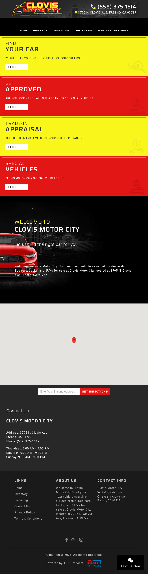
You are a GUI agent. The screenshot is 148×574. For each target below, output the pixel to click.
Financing (61, 30)
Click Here (16, 67)
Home (24, 30)
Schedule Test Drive (112, 30)
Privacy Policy (24, 512)
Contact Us (83, 30)
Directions (95, 391)
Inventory (41, 30)
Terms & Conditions (28, 518)
